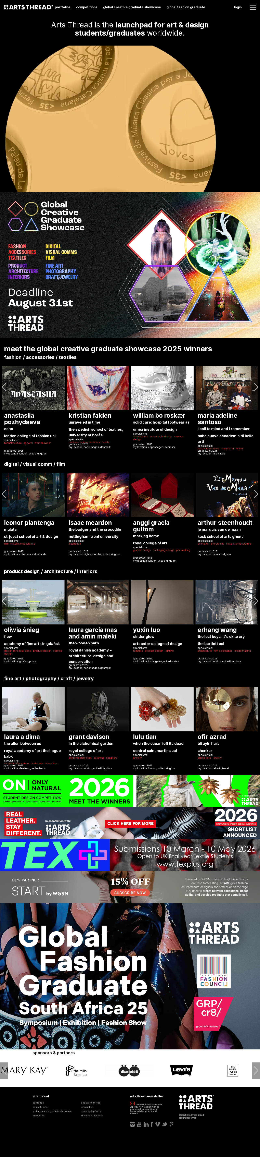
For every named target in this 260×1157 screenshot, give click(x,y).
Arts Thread (28, 7)
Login (238, 7)
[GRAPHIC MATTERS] (24, 1070)
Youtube (139, 1124)
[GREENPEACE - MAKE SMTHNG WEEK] (129, 1070)
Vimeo (157, 1124)
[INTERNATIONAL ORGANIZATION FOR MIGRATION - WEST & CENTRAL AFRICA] (234, 1070)
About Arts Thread (90, 1103)
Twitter (165, 1124)
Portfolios (62, 7)
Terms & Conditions (92, 1116)
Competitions (87, 7)
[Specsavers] (76, 1070)
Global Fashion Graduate (186, 7)
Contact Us (87, 1107)
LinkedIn (146, 1124)
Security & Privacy (91, 1111)
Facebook (152, 1124)
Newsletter (38, 1116)
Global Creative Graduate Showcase (132, 7)
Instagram (132, 1124)
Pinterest (171, 1124)
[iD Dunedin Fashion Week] (181, 1070)
